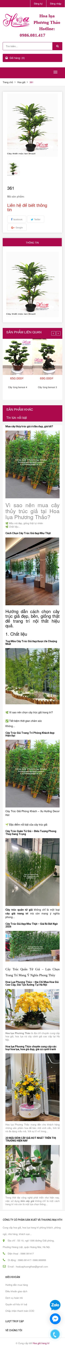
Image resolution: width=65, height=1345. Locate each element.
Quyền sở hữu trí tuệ (16, 1304)
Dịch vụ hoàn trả (14, 1297)
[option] (13, 168)
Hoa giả (21, 82)
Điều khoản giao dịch (16, 1291)
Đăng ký (38, 3)
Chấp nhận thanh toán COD (19, 1310)
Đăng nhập (55, 3)
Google (19, 227)
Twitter (37, 219)
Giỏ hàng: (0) (17, 58)
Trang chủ (8, 82)
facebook (17, 219)
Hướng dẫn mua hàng (16, 1284)
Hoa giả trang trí (41, 1343)
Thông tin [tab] (32, 242)
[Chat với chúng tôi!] (55, 1318)
